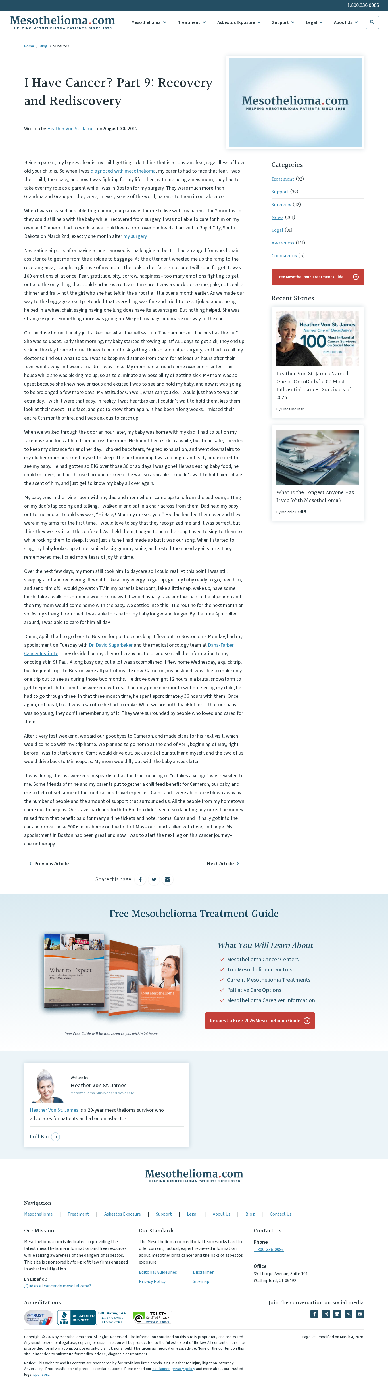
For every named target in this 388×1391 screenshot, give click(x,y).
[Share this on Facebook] (140, 879)
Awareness (283, 243)
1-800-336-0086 (269, 1250)
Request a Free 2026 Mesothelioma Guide (255, 1020)
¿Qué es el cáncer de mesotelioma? (57, 1286)
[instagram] (326, 1314)
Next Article (220, 863)
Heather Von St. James (71, 128)
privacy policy (183, 1369)
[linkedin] (337, 1314)
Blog (43, 46)
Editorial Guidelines (158, 1272)
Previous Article (51, 863)
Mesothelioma (146, 22)
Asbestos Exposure (236, 22)
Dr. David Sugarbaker (111, 645)
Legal (311, 22)
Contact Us (280, 1214)
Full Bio (39, 1136)
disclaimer (161, 1369)
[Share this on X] (154, 879)
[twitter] (348, 1314)
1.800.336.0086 (363, 5)
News (277, 217)
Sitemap (201, 1281)
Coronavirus (284, 256)
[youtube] (360, 1314)
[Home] (194, 1175)
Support (280, 22)
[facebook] (314, 1314)
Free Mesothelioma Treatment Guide (318, 277)
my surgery (135, 236)
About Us (343, 22)
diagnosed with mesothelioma (123, 171)
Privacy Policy (152, 1281)
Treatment (189, 22)
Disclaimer (203, 1272)
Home (29, 46)
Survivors (61, 46)
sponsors (41, 1374)
